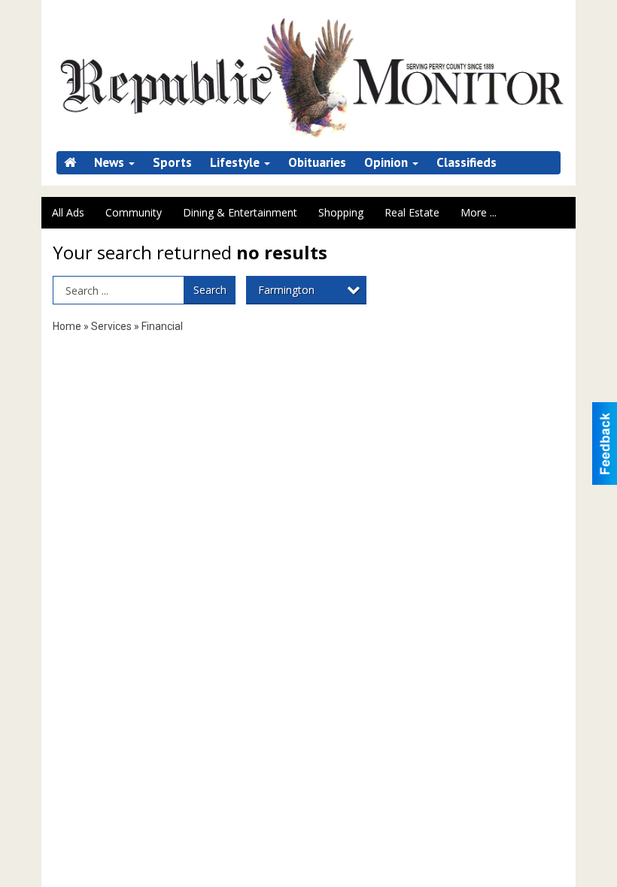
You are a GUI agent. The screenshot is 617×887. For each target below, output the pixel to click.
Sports (172, 163)
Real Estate (411, 212)
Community (133, 212)
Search (209, 290)
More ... (478, 212)
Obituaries (317, 163)
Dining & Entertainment (240, 212)
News (110, 163)
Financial (162, 326)
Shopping (340, 212)
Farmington (286, 290)
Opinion (387, 163)
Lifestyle (236, 163)
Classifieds (466, 163)
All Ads (68, 212)
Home (67, 326)
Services (111, 326)
